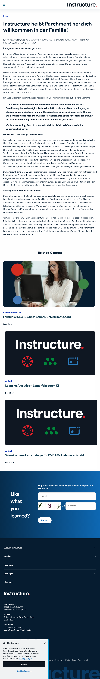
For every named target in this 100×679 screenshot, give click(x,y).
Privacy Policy (24, 659)
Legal (86, 660)
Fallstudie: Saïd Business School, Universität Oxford (37, 317)
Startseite (17, 593)
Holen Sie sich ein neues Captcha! (63, 506)
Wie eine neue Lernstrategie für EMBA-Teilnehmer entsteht (44, 455)
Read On (6, 324)
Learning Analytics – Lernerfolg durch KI (32, 385)
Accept (24, 664)
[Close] (45, 643)
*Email (44, 496)
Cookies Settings (24, 671)
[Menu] (4, 4)
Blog (5, 16)
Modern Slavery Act (72, 660)
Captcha (72, 506)
